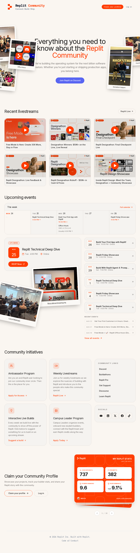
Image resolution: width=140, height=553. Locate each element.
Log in (41, 493)
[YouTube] (101, 416)
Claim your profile (16, 493)
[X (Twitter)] (115, 416)
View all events (91, 338)
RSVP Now (17, 264)
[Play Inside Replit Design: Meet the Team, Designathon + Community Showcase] (114, 165)
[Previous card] (97, 513)
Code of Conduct (70, 540)
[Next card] (111, 513)
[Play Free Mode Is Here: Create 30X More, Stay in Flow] (25, 130)
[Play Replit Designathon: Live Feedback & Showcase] (25, 165)
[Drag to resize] (130, 89)
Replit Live (126, 111)
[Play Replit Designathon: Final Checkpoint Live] (114, 130)
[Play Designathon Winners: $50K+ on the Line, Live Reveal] (70, 130)
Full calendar (125, 207)
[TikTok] (129, 416)
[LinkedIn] (108, 416)
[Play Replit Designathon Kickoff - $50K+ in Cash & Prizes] (70, 165)
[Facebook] (122, 416)
